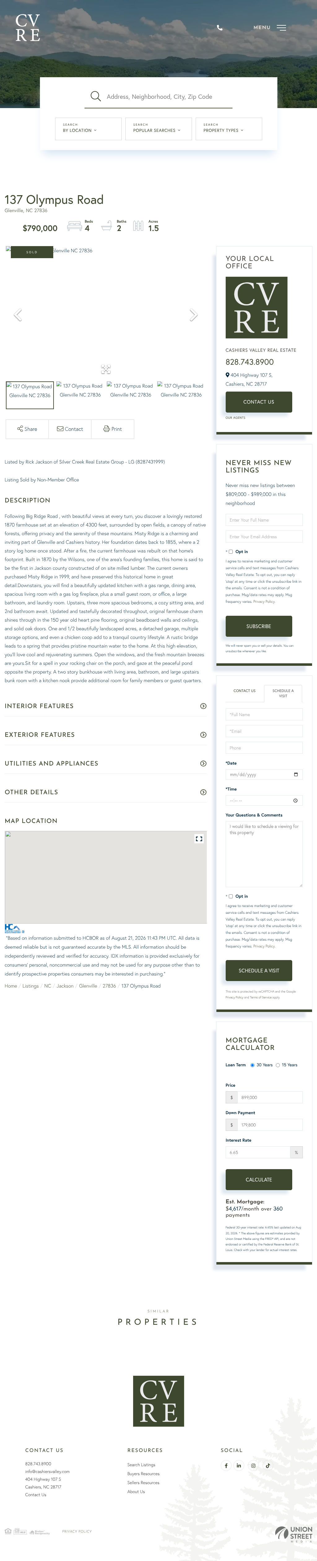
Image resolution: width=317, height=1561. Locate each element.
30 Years (265, 1065)
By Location (77, 130)
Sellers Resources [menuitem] (143, 1482)
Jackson (65, 986)
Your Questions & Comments (254, 815)
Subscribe (258, 626)
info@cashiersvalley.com (47, 1471)
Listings (31, 986)
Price (231, 1085)
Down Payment (240, 1112)
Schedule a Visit (283, 694)
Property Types (221, 130)
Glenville (88, 986)
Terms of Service (261, 997)
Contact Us (258, 402)
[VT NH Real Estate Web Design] (293, 1534)
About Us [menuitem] (136, 1491)
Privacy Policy (263, 601)
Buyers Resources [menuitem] (144, 1473)
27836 (109, 986)
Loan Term (236, 1065)
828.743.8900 (250, 362)
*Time (231, 789)
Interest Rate (238, 1140)
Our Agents (235, 418)
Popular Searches (154, 130)
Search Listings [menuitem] (141, 1464)
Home (11, 986)
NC (47, 986)
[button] (96, 97)
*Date (231, 763)
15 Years (289, 1065)
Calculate (259, 1180)
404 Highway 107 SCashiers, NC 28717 (43, 1483)
